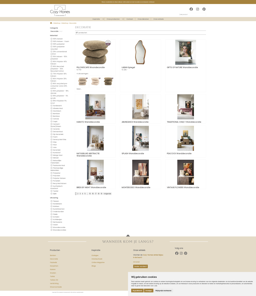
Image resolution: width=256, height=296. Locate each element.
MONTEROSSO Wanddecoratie (136, 187)
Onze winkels (158, 19)
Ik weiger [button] (149, 290)
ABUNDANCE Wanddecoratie (135, 122)
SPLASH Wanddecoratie (133, 153)
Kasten (53, 269)
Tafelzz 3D (54, 280)
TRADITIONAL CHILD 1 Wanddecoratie (184, 122)
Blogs (94, 266)
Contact (129, 19)
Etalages (95, 255)
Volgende (107, 193)
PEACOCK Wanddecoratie (179, 153)
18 (98, 193)
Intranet (136, 262)
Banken (53, 255)
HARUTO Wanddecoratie (88, 122)
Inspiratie (96, 19)
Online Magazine (98, 262)
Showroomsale (56, 287)
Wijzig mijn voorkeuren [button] (163, 290)
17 (95, 193)
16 (93, 193)
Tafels (52, 276)
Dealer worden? (140, 266)
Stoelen (53, 273)
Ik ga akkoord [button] (137, 290)
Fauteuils (53, 262)
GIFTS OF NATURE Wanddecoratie (182, 67)
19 (101, 193)
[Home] (51, 23)
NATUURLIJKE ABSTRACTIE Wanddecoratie (88, 154)
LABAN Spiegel (128, 67)
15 (90, 193)
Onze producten (113, 19)
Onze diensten (143, 19)
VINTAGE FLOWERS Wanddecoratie (183, 187)
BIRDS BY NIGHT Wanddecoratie (91, 187)
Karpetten (54, 266)
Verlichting (54, 283)
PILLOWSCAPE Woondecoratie (91, 67)
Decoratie (54, 259)
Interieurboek (97, 259)
